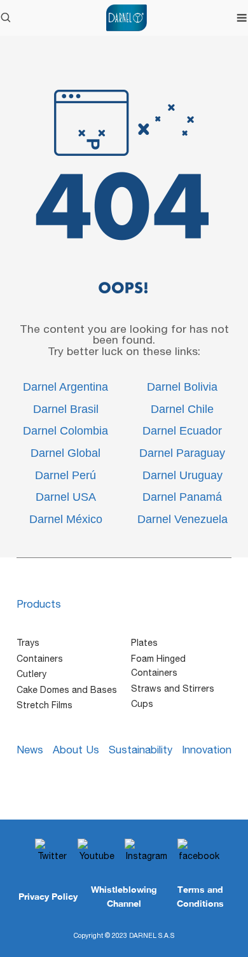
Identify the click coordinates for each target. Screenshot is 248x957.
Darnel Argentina (65, 387)
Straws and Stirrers (172, 688)
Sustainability (140, 749)
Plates (144, 643)
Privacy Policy (48, 896)
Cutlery (31, 674)
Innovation (206, 749)
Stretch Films (44, 705)
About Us (76, 749)
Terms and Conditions (200, 896)
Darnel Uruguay (182, 475)
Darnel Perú (65, 475)
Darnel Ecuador (182, 430)
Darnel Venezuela (182, 519)
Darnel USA (66, 497)
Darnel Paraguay (182, 453)
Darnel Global (65, 453)
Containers (40, 658)
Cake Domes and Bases (67, 690)
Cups (142, 704)
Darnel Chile (182, 409)
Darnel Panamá (182, 497)
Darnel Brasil (66, 409)
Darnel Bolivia (182, 387)
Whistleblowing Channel (124, 896)
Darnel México (65, 519)
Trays (28, 643)
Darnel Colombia (65, 430)
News (30, 749)
